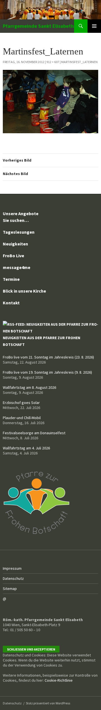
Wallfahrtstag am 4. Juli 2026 (26, 448)
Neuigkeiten (15, 244)
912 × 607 (52, 62)
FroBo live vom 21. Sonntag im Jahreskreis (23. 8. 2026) (48, 357)
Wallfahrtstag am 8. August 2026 (29, 387)
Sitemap (10, 588)
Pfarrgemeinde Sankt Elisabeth (38, 26)
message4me (16, 267)
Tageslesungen (19, 232)
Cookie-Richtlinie (59, 680)
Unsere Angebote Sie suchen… (20, 217)
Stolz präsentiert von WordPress (48, 703)
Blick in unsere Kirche (24, 291)
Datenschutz (13, 578)
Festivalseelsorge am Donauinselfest (34, 432)
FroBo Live (13, 255)
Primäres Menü (94, 26)
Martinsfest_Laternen (79, 62)
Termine (11, 279)
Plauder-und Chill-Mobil (22, 417)
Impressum (12, 568)
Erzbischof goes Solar (21, 402)
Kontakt (11, 302)
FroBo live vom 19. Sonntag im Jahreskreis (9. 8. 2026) (47, 372)
